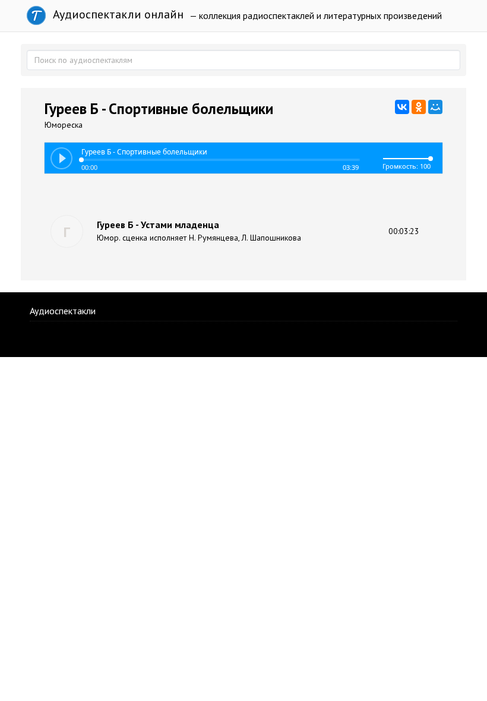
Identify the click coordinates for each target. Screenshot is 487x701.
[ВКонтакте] (402, 107)
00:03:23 (403, 231)
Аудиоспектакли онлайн (117, 14)
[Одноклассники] (419, 107)
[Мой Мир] (435, 107)
